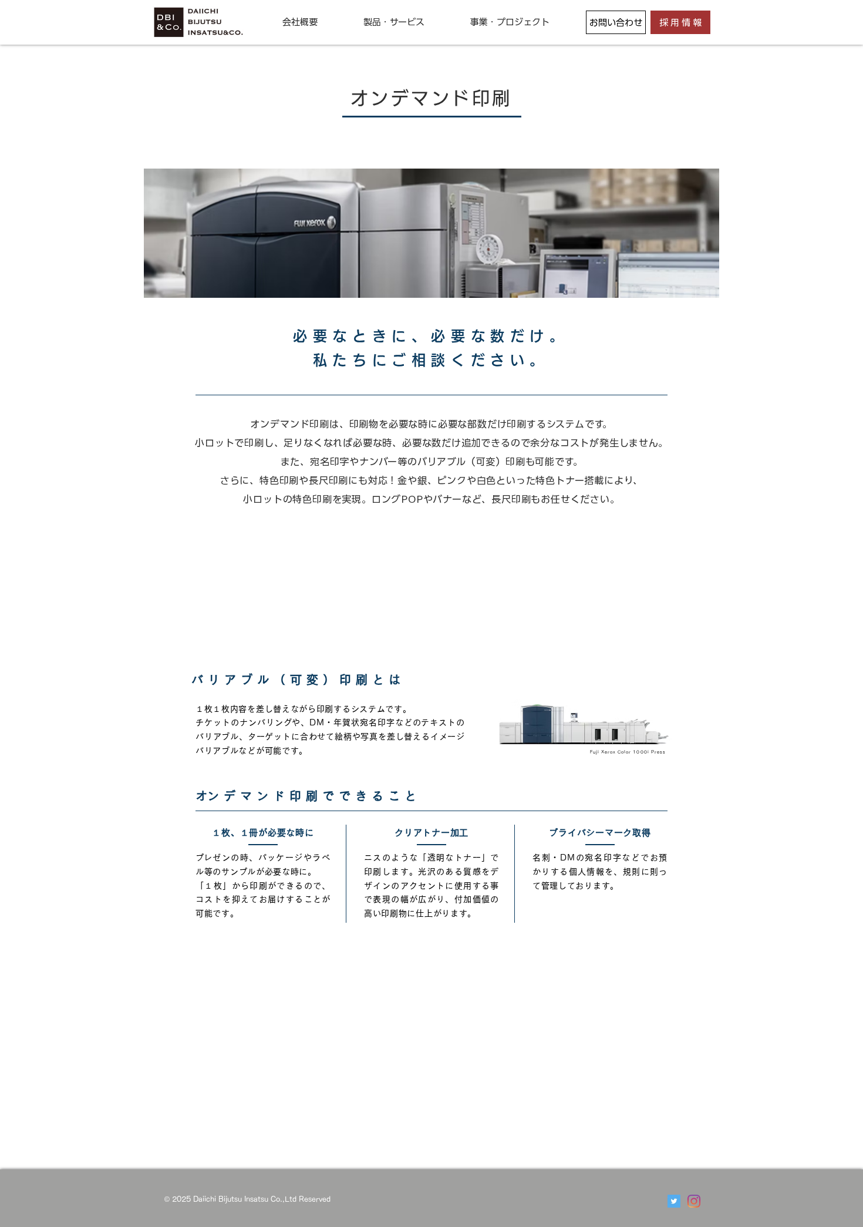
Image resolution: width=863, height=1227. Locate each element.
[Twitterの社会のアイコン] (674, 1201)
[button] (300, 22)
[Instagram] (693, 1201)
